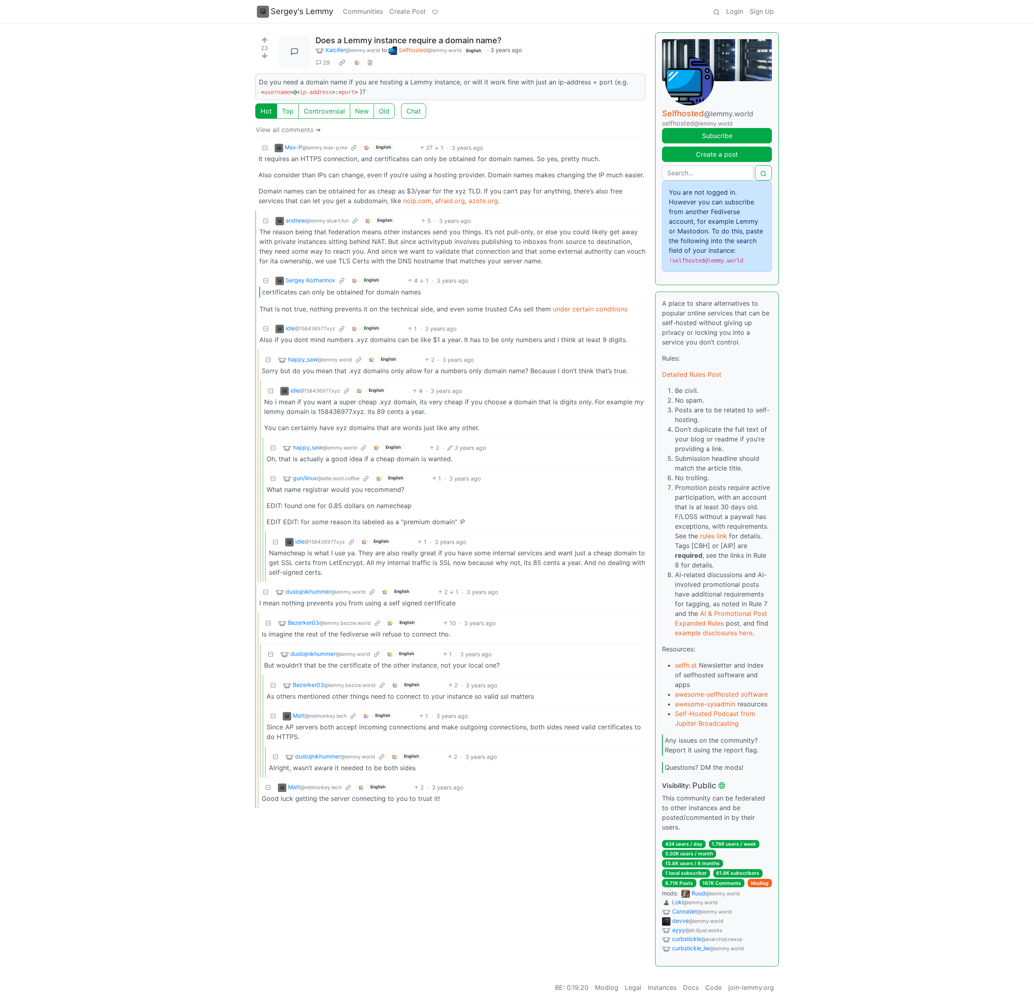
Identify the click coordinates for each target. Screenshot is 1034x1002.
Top (288, 111)
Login (734, 11)
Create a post (717, 154)
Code (713, 987)
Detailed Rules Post (691, 374)
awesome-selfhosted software (721, 694)
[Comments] (294, 52)
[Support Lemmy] (435, 11)
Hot (266, 111)
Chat (413, 111)
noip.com (417, 201)
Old (384, 111)
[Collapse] (264, 147)
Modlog (760, 883)
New (362, 111)
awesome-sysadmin (705, 704)
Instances (662, 987)
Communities (363, 11)
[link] (342, 62)
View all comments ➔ (288, 130)
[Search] (716, 11)
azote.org (483, 201)
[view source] (370, 62)
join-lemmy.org (751, 987)
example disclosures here (713, 633)
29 (326, 62)
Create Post (407, 11)
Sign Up (762, 11)
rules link (713, 536)
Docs (691, 987)
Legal (633, 987)
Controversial (324, 111)
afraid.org (450, 201)
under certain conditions (590, 309)
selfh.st (686, 665)
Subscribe (717, 136)
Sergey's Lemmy (302, 11)
